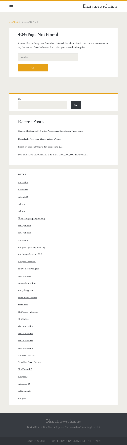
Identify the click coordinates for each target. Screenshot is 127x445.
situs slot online (25, 326)
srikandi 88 (23, 197)
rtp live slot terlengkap (28, 268)
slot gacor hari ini (26, 355)
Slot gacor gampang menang (31, 218)
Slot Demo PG (25, 369)
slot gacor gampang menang (31, 247)
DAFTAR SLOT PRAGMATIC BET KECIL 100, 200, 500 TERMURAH (52, 154)
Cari (20, 99)
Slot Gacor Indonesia (28, 312)
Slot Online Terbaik (27, 297)
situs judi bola (24, 225)
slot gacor (22, 376)
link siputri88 (24, 384)
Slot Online (23, 319)
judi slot (21, 204)
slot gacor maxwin (27, 261)
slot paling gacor (26, 290)
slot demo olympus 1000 (30, 254)
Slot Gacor (23, 304)
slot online (23, 182)
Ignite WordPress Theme (46, 441)
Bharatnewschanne (100, 6)
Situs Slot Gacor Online (29, 362)
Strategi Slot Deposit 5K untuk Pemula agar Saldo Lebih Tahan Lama (50, 131)
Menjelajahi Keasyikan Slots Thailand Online (39, 139)
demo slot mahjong (27, 283)
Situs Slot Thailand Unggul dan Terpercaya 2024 (41, 147)
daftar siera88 (24, 391)
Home (14, 21)
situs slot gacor (25, 276)
